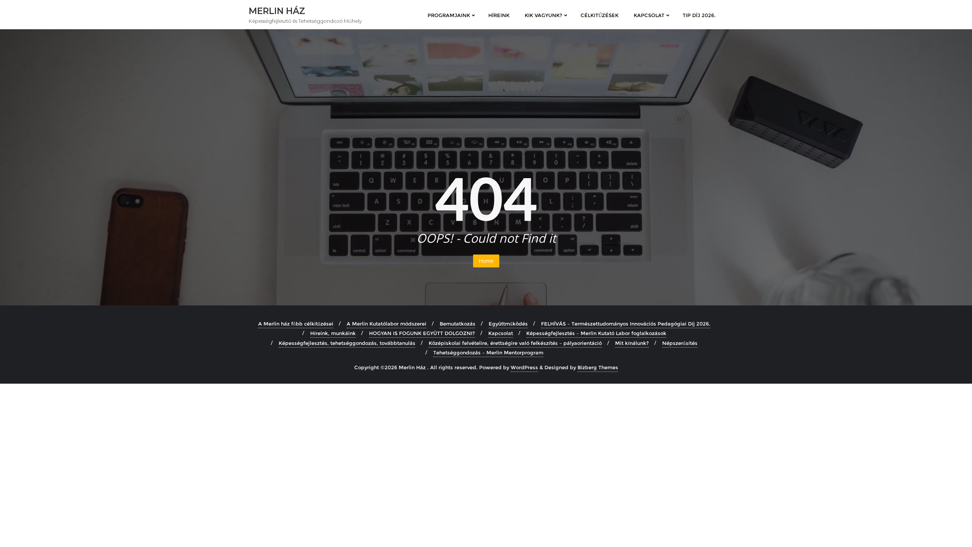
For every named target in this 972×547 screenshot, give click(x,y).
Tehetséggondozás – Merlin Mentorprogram (488, 352)
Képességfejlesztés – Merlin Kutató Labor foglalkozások (596, 333)
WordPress (524, 367)
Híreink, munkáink (333, 333)
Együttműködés (508, 324)
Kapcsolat (500, 333)
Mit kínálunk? (632, 343)
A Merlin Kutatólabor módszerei (386, 324)
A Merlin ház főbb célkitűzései (295, 324)
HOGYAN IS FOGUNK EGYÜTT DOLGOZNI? (422, 333)
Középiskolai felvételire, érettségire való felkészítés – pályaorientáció (515, 343)
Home (486, 260)
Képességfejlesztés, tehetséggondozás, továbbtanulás (347, 343)
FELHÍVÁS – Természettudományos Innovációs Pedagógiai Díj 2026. (625, 324)
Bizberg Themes (598, 367)
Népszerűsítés (679, 343)
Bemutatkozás (457, 324)
